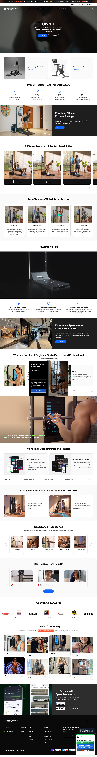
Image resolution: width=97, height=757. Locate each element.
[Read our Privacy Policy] (45, 385)
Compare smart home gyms (35, 742)
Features (31, 739)
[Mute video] (49, 133)
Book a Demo (53, 35)
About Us (31, 731)
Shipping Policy (48, 731)
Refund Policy (47, 734)
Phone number (34, 375)
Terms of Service (48, 739)
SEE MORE (39, 390)
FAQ (30, 734)
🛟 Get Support (85, 750)
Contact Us (23, 731)
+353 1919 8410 (71, 4)
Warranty (23, 734)
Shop (84, 1)
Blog (30, 736)
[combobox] (34, 378)
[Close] (66, 362)
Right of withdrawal (49, 742)
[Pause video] (45, 133)
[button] (30, 9)
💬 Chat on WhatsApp (87, 742)
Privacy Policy (47, 736)
